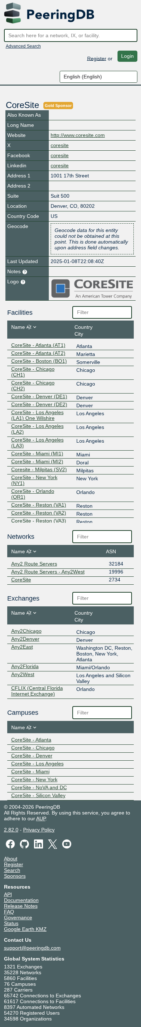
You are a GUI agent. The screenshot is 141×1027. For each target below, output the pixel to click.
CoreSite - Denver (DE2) (39, 404)
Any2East (22, 647)
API (8, 894)
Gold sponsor (58, 105)
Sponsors (15, 876)
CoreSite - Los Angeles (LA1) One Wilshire (37, 415)
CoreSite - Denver (31, 756)
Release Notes (21, 906)
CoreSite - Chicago (33, 748)
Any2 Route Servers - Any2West (48, 572)
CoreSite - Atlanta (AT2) (38, 353)
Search (12, 870)
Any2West (22, 674)
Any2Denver (25, 639)
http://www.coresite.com (78, 135)
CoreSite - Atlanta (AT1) (38, 345)
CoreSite (21, 580)
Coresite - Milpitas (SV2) (39, 469)
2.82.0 (11, 830)
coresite (60, 145)
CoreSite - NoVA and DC (39, 787)
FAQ (9, 912)
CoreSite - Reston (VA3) (38, 521)
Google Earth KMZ (25, 929)
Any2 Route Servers (34, 564)
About (10, 858)
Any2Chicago (26, 631)
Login (127, 56)
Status (11, 923)
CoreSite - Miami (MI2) (37, 461)
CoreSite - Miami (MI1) (37, 453)
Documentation (21, 900)
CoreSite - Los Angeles (37, 763)
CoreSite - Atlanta (31, 740)
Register (96, 58)
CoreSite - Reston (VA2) (38, 513)
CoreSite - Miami (30, 771)
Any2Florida (25, 666)
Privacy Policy (39, 830)
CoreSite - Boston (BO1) (39, 361)
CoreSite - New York (34, 779)
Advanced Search (23, 46)
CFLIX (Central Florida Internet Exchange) (37, 691)
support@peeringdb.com (32, 948)
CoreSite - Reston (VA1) (38, 505)
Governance (18, 917)
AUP (41, 818)
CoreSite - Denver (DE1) (39, 396)
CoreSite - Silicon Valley (38, 795)
